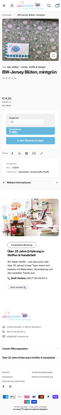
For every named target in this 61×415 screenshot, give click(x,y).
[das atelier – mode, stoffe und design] (17, 319)
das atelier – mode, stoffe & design (24, 66)
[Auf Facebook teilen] (12, 153)
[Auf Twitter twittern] (19, 153)
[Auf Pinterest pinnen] (26, 153)
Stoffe (46, 172)
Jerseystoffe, (36, 172)
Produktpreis (15, 129)
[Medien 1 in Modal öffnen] (30, 40)
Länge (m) (14, 118)
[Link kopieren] (41, 153)
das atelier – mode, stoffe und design (34, 407)
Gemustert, (24, 172)
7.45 (12, 132)
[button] (4, 5)
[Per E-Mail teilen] (34, 153)
